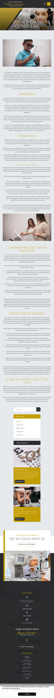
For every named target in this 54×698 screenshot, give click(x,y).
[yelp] (27, 640)
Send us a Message (27, 623)
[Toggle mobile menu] (5, 3)
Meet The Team (20, 428)
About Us (18, 421)
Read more (19, 481)
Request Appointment (27, 647)
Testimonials (19, 431)
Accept (27, 694)
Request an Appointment (27, 544)
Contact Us (19, 435)
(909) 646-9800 (27, 609)
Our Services (19, 425)
